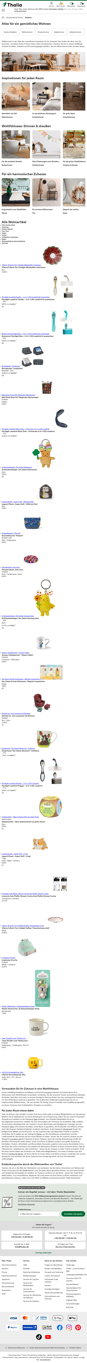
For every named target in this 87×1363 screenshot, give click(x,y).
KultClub (69, 1307)
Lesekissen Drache (9, 958)
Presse (4, 1272)
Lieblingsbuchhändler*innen (75, 1274)
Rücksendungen (29, 1276)
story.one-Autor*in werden (73, 1279)
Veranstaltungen (73, 1304)
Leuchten (14, 1139)
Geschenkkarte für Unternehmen (73, 1289)
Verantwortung (8, 1283)
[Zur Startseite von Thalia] (13, 4)
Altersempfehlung (7, 241)
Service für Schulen (31, 1279)
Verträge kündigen (52, 1289)
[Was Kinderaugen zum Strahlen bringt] (46, 148)
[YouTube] (48, 1337)
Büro (12, 1126)
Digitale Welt (71, 1300)
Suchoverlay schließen (56, 9)
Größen (4, 235)
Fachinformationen (9, 1276)
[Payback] (29, 1328)
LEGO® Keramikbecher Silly (13, 1072)
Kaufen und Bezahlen (53, 1268)
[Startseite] (3, 17)
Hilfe (25, 1265)
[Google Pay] (57, 1318)
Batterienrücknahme (31, 1272)
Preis (3, 231)
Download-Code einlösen (51, 1280)
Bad (35, 1119)
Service (26, 1260)
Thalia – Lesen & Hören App (75, 1269)
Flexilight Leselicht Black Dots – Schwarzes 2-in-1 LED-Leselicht (26, 429)
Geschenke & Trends (14, 17)
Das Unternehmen (9, 1265)
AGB (3, 1294)
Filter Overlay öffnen (8, 225)
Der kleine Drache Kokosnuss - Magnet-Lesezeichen (21, 679)
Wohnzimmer (27, 32)
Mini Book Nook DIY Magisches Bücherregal (18, 395)
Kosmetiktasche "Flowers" (11, 533)
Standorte (6, 1279)
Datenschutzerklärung (54, 1292)
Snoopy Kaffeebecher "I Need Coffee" (16, 653)
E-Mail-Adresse (24, 1209)
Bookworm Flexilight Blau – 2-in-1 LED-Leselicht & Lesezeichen (26, 334)
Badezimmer (59, 32)
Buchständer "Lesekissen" (11, 366)
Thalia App (70, 1265)
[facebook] (60, 1328)
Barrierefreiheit (8, 1286)
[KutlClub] (47, 1328)
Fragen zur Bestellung (53, 1265)
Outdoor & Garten (15, 1154)
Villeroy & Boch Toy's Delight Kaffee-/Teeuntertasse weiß (23, 926)
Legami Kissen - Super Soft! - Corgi (15, 854)
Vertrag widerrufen (44, 1252)
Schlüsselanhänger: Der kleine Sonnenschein (18, 616)
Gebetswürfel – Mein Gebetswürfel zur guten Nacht (20, 817)
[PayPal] (12, 1328)
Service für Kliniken (31, 1301)
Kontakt (26, 1268)
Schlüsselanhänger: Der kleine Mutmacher (17, 467)
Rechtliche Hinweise (26, 1204)
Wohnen (4, 229)
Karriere (5, 1268)
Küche (39, 1134)
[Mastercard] (25, 1318)
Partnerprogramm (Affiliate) (73, 1295)
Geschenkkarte (72, 1284)
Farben (4, 233)
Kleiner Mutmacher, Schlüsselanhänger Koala (18, 1006)
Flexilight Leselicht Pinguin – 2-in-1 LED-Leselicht (20, 783)
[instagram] (69, 1328)
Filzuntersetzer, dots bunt (11, 567)
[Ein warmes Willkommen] (46, 196)
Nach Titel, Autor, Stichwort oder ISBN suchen (31, 9)
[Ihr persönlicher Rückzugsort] (46, 100)
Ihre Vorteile (71, 1260)
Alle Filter (5, 243)
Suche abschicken (20, 11)
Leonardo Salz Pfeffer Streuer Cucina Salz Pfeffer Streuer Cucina (25, 894)
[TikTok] (39, 1337)
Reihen (4, 239)
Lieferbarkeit (6, 237)
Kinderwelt (67, 1129)
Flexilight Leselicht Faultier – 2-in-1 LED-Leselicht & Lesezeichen (26, 297)
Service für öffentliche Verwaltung (32, 1296)
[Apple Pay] (72, 1318)
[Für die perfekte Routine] (16, 148)
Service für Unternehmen (29, 1290)
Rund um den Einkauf (53, 1260)
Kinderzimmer (43, 32)
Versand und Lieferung (54, 1272)
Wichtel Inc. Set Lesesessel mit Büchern (16, 713)
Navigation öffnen (3, 10)
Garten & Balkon (10, 32)
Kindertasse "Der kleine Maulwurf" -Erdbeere (18, 748)
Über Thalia (6, 1260)
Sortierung (5, 227)
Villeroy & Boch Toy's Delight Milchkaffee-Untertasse (21, 265)
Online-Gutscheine (52, 1276)
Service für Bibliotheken (28, 1284)
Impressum (6, 1290)
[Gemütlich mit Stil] (16, 100)
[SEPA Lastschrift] (41, 1318)
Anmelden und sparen (73, 1214)
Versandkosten (45, 1359)
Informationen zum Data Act (52, 1297)
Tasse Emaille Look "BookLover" (14, 1038)
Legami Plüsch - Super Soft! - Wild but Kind (18, 502)
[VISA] (13, 1318)
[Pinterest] (78, 1328)
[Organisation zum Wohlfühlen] (16, 196)
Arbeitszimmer (75, 32)
